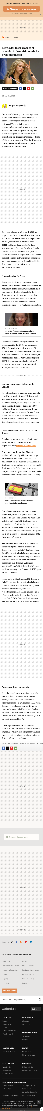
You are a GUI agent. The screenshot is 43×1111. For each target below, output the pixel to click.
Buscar (40, 1000)
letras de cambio (28, 743)
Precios (15, 37)
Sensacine (26, 1036)
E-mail (32, 88)
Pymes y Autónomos (29, 1070)
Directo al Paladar (9, 1052)
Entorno (25, 961)
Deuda (24, 983)
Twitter (24, 88)
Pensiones (6, 983)
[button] (17, 105)
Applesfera (6, 1027)
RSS (21, 942)
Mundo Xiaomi (8, 1034)
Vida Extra (25, 1024)
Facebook (20, 88)
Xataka (5, 1021)
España (5, 979)
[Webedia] (9, 1010)
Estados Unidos (28, 974)
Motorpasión (26, 1052)
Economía (14, 743)
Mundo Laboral (27, 966)
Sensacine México (28, 1089)
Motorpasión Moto (29, 1055)
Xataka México (8, 1086)
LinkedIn (31, 942)
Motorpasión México (29, 1095)
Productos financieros (30, 970)
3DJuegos (25, 1021)
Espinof (25, 1039)
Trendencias (7, 1067)
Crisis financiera (28, 979)
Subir (34, 1009)
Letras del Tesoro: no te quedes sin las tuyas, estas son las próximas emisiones (20, 332)
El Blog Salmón (27, 1067)
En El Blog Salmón (11, 328)
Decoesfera (7, 1070)
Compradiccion (8, 1073)
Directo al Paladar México (12, 1095)
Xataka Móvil (7, 1024)
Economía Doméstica (10, 970)
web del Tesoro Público (26, 446)
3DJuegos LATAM (28, 1086)
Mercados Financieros (11, 966)
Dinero (7, 37)
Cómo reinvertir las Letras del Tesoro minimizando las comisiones (19, 502)
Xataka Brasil (7, 1089)
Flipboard (28, 88)
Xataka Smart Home (10, 1031)
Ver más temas (9, 991)
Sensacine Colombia (29, 1092)
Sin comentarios (11, 88)
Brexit (5, 974)
